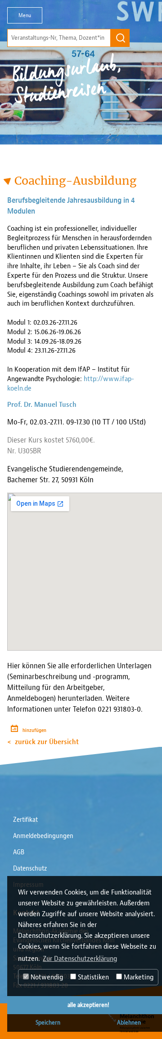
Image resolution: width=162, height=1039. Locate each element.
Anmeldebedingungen (43, 836)
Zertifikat (25, 819)
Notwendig (46, 977)
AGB (18, 852)
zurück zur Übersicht (47, 741)
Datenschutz (30, 868)
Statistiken (92, 977)
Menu (24, 15)
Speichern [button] (48, 1022)
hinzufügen (34, 730)
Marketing (137, 977)
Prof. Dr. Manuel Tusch (41, 404)
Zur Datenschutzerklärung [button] (80, 958)
